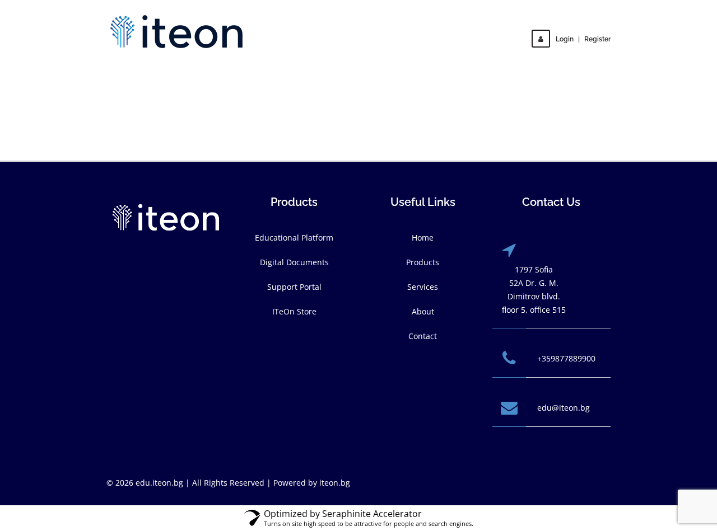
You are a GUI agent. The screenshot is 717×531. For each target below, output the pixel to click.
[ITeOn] (176, 31)
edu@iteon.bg (563, 407)
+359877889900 (566, 358)
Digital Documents (294, 262)
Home (423, 237)
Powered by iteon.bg (311, 482)
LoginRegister (583, 39)
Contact (422, 336)
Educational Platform (294, 237)
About (423, 311)
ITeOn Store (294, 311)
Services (422, 286)
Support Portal (294, 286)
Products (422, 262)
